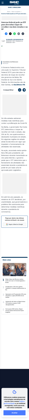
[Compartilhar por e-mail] (18, 33)
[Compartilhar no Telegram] (24, 90)
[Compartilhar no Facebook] (6, 33)
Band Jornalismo (16, 11)
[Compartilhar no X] (10, 33)
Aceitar (14, 413)
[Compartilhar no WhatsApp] (14, 33)
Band (8, 11)
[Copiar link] (23, 33)
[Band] (14, 2)
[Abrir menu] (2, 2)
